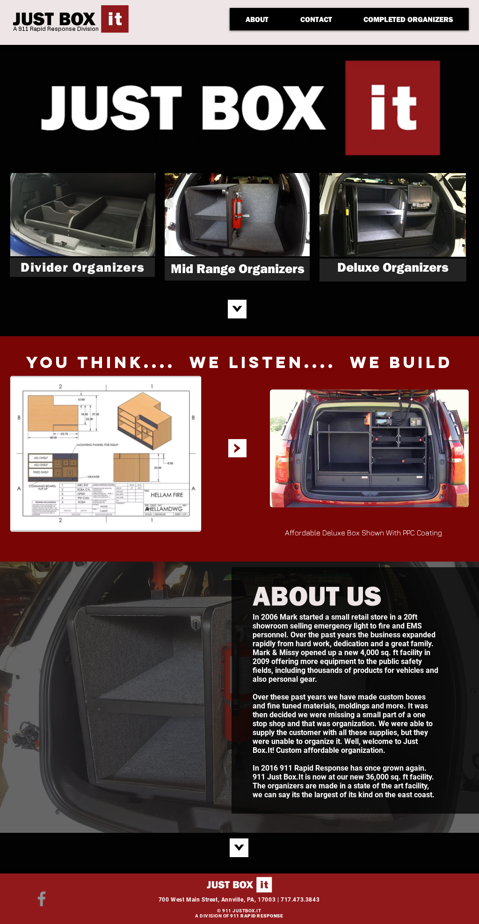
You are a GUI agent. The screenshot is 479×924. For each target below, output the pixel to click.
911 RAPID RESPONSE (256, 915)
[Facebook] (41, 899)
